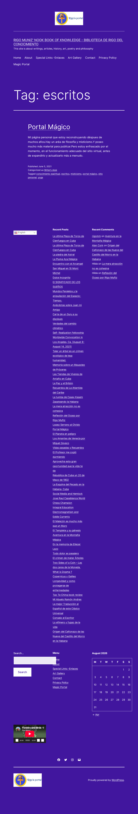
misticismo (76, 173)
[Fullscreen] (42, 740)
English (21, 232)
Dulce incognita (61, 277)
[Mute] (38, 740)
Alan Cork (97, 245)
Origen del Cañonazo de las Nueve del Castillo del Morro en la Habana (69, 636)
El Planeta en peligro (64, 433)
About (28, 57)
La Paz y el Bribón (63, 383)
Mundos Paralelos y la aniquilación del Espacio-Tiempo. (67, 296)
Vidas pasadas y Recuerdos (68, 447)
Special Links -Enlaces (50, 57)
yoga (40, 177)
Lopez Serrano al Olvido (66, 424)
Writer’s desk (50, 170)
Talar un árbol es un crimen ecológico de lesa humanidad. (68, 356)
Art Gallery (75, 57)
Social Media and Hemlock (68, 493)
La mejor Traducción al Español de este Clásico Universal (66, 609)
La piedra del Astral (64, 254)
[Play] (17, 740)
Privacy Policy (108, 57)
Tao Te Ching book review (68, 594)
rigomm (96, 236)
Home (17, 57)
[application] (29, 734)
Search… (18, 653)
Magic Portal (21, 64)
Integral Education (63, 507)
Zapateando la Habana (65, 401)
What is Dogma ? (62, 571)
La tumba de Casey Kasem (68, 397)
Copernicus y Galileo (64, 576)
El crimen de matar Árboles (68, 558)
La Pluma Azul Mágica (65, 259)
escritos (65, 173)
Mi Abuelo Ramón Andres (67, 599)
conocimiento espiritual (48, 173)
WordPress (118, 780)
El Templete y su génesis (67, 530)
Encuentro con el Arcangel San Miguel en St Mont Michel (68, 268)
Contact (90, 57)
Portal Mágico (49, 127)
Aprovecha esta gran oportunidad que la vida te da (68, 466)
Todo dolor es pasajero (66, 553)
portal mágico (90, 173)
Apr (97, 714)
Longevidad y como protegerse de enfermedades (64, 586)
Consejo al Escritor (63, 617)
